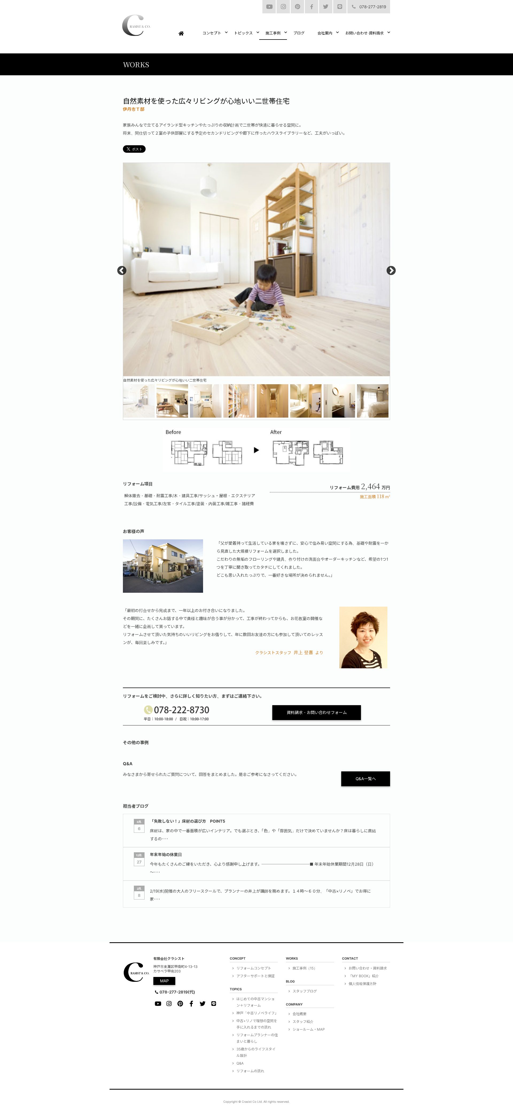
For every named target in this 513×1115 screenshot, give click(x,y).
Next (391, 271)
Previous (121, 271)
